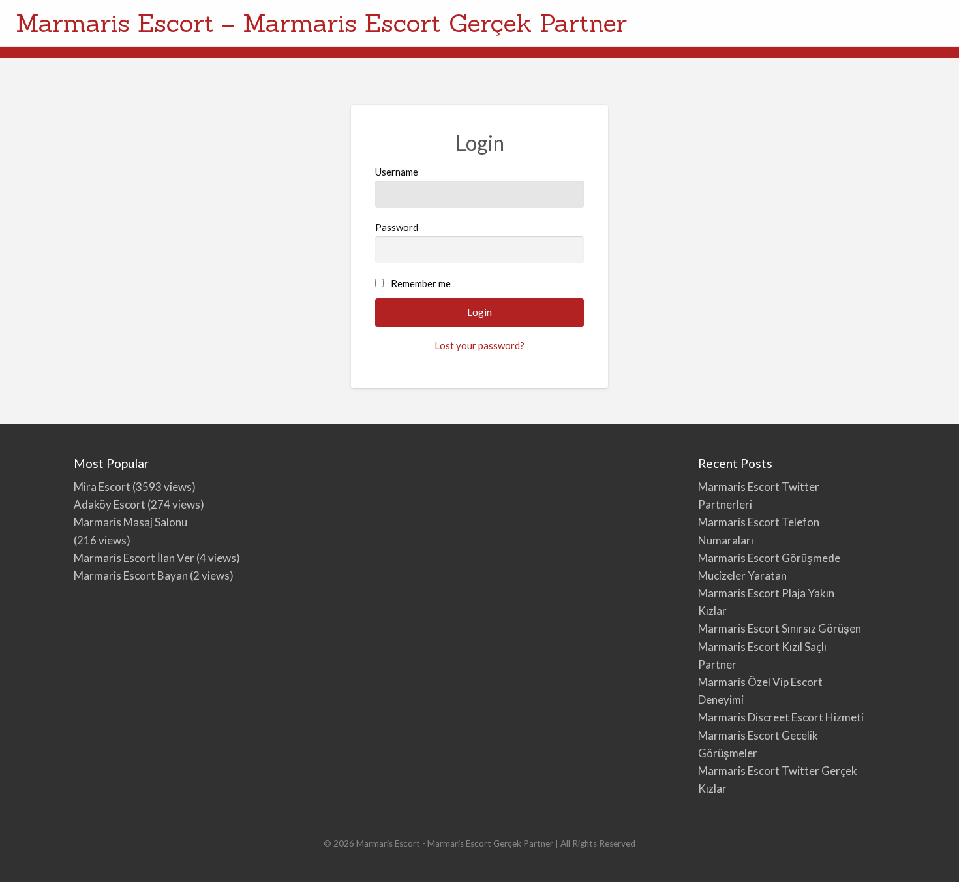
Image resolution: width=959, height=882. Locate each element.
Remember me (421, 283)
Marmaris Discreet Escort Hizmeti (781, 717)
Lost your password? (479, 345)
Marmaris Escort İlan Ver (134, 558)
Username (396, 172)
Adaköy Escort (109, 504)
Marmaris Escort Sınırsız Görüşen (779, 628)
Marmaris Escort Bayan (131, 575)
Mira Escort (102, 487)
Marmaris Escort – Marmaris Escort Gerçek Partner (321, 23)
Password (396, 227)
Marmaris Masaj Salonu (130, 522)
